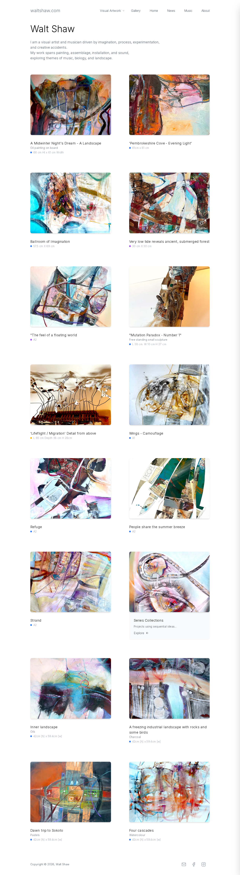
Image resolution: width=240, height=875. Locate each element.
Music (188, 11)
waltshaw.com (45, 10)
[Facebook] (194, 864)
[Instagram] (204, 864)
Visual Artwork (110, 11)
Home (154, 11)
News (171, 11)
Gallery (136, 11)
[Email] (184, 864)
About (205, 11)
